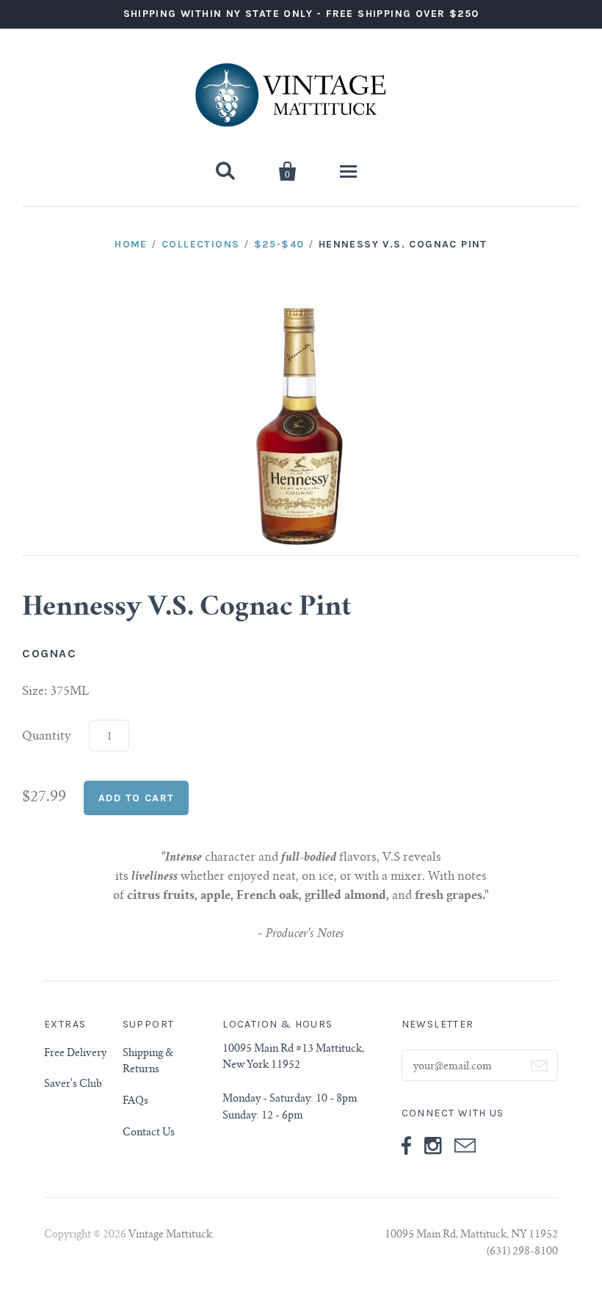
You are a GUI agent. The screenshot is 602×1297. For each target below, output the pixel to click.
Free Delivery (75, 1054)
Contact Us (149, 1133)
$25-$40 (279, 244)
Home (131, 244)
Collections (200, 244)
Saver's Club (73, 1085)
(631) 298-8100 (522, 1252)
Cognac (49, 653)
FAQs (135, 1102)
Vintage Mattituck (170, 1235)
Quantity (46, 737)
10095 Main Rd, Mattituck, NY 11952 (471, 1235)
